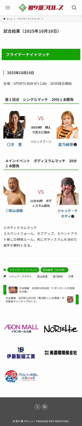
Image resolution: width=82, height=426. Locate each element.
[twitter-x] (37, 406)
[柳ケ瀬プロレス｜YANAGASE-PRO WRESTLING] (41, 7)
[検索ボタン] (74, 7)
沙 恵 (16, 144)
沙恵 (70, 276)
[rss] (44, 406)
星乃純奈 (65, 144)
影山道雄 (16, 210)
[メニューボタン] (8, 7)
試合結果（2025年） (54, 270)
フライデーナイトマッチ (23, 270)
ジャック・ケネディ (20, 276)
